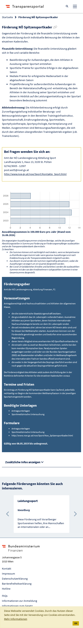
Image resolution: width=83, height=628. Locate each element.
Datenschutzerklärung (15, 578)
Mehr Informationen (15, 619)
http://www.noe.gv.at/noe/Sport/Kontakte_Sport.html (35, 174)
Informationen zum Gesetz (17, 606)
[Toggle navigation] (75, 6)
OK (75, 623)
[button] (8, 514)
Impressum (8, 573)
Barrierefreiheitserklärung (16, 583)
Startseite (7, 17)
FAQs (5, 596)
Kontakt (6, 568)
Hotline (6, 588)
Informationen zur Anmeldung (19, 601)
